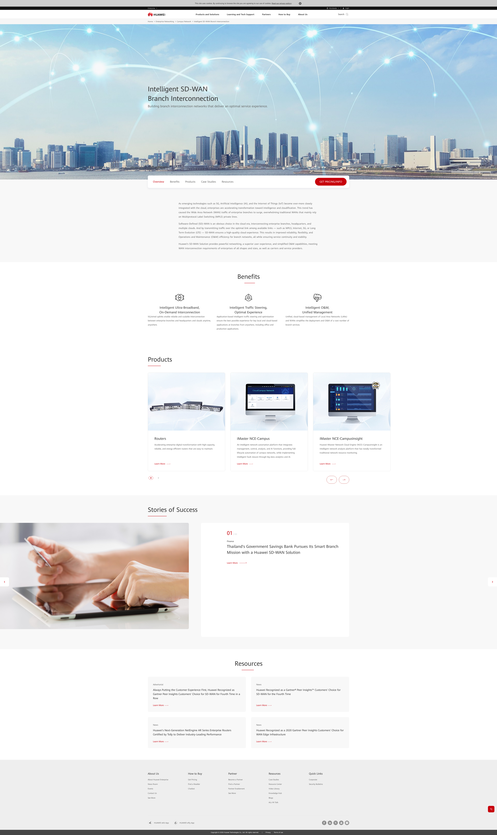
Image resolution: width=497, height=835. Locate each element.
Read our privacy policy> (282, 3)
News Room (153, 784)
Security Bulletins (316, 784)
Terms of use (278, 832)
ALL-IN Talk (273, 802)
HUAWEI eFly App (187, 823)
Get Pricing (192, 780)
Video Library (274, 789)
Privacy (268, 832)
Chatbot (191, 789)
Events (150, 789)
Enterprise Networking (165, 21)
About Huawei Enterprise (158, 780)
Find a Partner (234, 784)
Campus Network (184, 21)
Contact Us (152, 793)
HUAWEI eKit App (161, 823)
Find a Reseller (194, 784)
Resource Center (275, 784)
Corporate (313, 780)
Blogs (271, 798)
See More (151, 798)
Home (150, 21)
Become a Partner (235, 780)
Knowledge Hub (275, 793)
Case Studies (274, 780)
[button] (150, 477)
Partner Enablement (236, 789)
